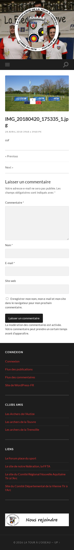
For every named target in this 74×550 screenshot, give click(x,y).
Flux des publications (19, 369)
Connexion (12, 361)
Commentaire (14, 202)
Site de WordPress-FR (19, 385)
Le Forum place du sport (20, 458)
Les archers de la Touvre (20, 422)
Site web (10, 280)
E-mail (10, 263)
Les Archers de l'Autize (20, 414)
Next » (9, 167)
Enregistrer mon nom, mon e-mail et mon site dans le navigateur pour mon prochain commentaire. (35, 303)
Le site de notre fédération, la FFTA (27, 466)
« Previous (11, 156)
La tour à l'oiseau (37, 542)
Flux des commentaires (20, 377)
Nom (9, 245)
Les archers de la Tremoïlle (22, 429)
